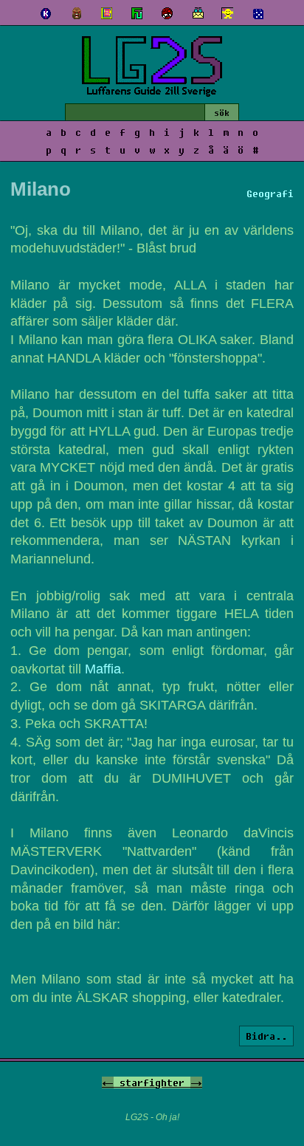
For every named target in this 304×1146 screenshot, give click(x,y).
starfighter (152, 1082)
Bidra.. (266, 1036)
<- (108, 1082)
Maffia (103, 669)
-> (196, 1082)
